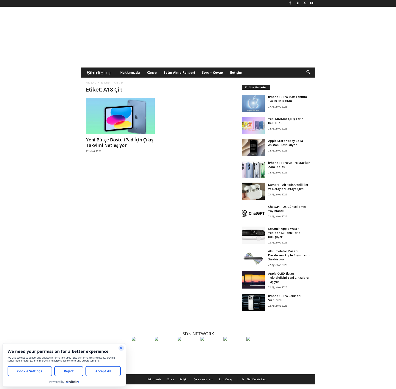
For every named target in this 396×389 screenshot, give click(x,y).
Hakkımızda (130, 72)
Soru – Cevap (212, 72)
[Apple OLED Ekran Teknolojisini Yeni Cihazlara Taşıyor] (253, 280)
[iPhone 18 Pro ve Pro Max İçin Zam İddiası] (253, 169)
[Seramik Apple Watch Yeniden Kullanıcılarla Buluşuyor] (253, 235)
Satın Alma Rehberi (179, 72)
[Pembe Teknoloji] (233, 347)
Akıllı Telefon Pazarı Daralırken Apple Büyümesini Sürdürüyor (289, 255)
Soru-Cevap (225, 379)
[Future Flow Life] (256, 347)
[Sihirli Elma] (165, 347)
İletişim (236, 72)
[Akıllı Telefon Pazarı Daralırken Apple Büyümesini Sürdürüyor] (253, 257)
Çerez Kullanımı (203, 379)
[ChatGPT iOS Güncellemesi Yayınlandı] (253, 213)
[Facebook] (290, 3)
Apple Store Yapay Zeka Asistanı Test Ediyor (285, 143)
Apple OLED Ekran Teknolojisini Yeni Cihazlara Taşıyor (288, 277)
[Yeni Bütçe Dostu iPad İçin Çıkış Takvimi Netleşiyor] (120, 116)
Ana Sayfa (91, 82)
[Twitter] (304, 3)
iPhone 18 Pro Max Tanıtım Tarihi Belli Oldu (287, 99)
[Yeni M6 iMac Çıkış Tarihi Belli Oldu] (253, 125)
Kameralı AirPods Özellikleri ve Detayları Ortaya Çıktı (288, 187)
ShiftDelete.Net (256, 379)
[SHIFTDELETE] (142, 347)
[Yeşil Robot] (188, 347)
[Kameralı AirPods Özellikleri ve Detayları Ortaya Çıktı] (253, 191)
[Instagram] (297, 3)
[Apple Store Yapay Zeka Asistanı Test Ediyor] (253, 147)
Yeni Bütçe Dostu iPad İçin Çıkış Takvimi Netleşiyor (119, 142)
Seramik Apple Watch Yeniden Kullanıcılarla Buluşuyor (284, 233)
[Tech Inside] (211, 347)
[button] (308, 73)
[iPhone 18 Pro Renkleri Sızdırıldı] (253, 302)
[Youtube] (311, 3)
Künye (152, 72)
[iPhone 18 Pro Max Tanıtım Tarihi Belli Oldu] (253, 103)
